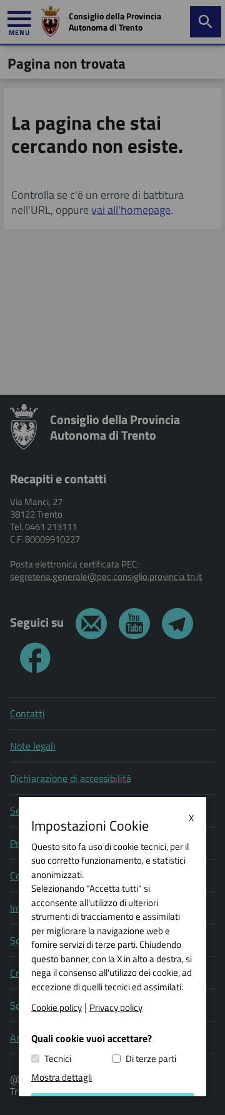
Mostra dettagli (61, 1077)
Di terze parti (151, 1059)
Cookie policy (56, 1008)
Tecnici (57, 1059)
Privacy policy (115, 1008)
